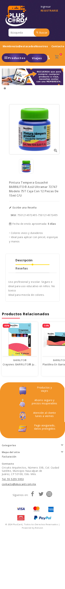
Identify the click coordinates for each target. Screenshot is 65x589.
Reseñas (22, 268)
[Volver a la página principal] (5, 88)
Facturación (9, 456)
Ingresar (46, 6)
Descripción (24, 260)
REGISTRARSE (49, 10)
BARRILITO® (20, 360)
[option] (26, 166)
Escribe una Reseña (24, 207)
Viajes (37, 58)
